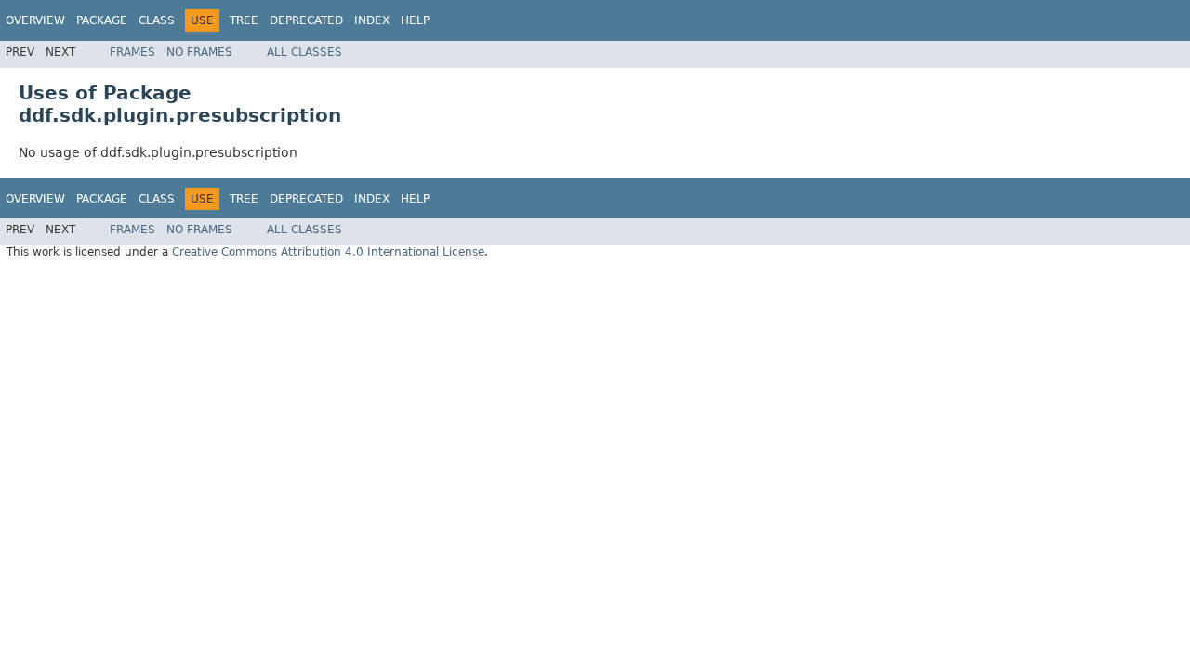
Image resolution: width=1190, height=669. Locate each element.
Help (415, 20)
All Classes (304, 52)
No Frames (199, 52)
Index (372, 20)
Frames (132, 52)
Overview (35, 20)
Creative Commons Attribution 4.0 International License (328, 251)
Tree (244, 20)
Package (101, 20)
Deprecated (306, 20)
